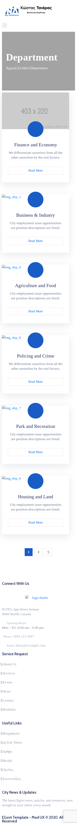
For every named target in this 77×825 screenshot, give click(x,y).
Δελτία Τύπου (12, 742)
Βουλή (7, 760)
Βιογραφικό (11, 733)
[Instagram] (42, 588)
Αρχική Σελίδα (17, 68)
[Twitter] (35, 588)
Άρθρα (7, 751)
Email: (26, 645)
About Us (9, 664)
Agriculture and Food (35, 285)
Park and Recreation (35, 426)
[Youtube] (50, 588)
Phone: (19, 636)
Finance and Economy (35, 144)
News (7, 691)
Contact (8, 700)
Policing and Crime (35, 355)
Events (7, 682)
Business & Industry (35, 215)
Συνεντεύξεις (12, 779)
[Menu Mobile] (4, 25)
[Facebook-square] (27, 588)
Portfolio (9, 709)
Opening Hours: (16, 623)
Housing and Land (35, 496)
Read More (35, 170)
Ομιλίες (8, 770)
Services (9, 673)
